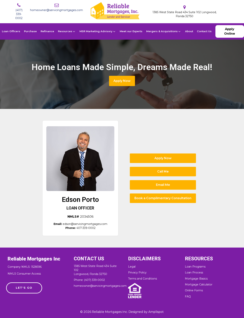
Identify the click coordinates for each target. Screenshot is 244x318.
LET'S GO (24, 287)
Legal (132, 266)
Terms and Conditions (142, 278)
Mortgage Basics (196, 278)
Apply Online (229, 31)
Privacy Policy (137, 272)
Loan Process (194, 272)
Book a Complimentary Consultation (162, 198)
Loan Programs (195, 266)
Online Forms (194, 290)
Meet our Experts (131, 31)
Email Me (163, 185)
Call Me (163, 171)
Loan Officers (11, 31)
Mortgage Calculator (198, 284)
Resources (65, 31)
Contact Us (204, 31)
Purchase (30, 31)
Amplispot (156, 312)
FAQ (188, 296)
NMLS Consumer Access (24, 273)
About (189, 31)
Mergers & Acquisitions (162, 31)
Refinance (47, 31)
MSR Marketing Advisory (95, 31)
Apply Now (122, 81)
